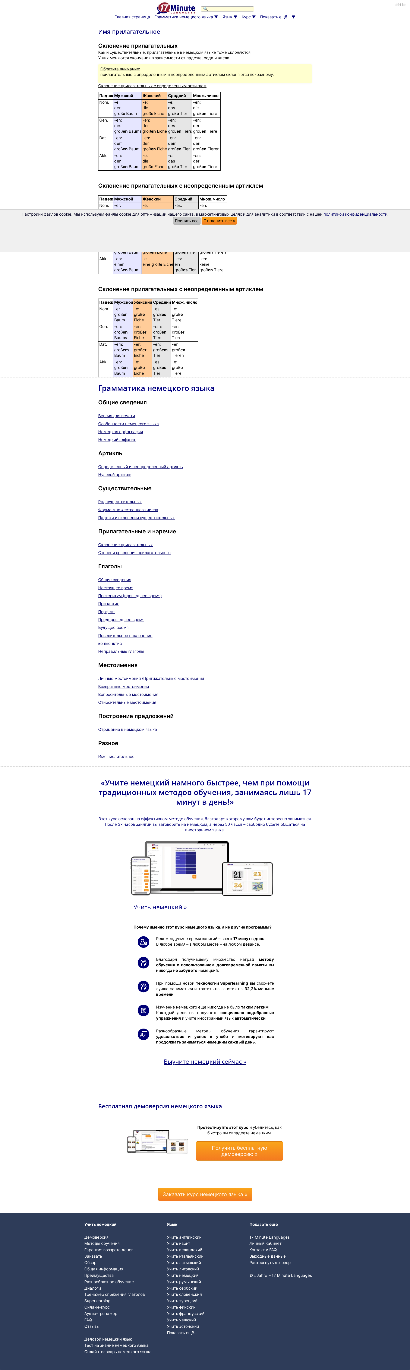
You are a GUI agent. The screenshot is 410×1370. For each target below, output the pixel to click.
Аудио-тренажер (100, 1313)
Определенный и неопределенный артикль (140, 466)
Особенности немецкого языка (128, 423)
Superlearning (97, 1300)
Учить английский (184, 1237)
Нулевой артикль (114, 474)
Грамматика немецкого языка (183, 17)
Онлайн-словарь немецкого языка (118, 1351)
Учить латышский (184, 1262)
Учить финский (181, 1307)
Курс (246, 17)
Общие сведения (114, 579)
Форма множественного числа (128, 509)
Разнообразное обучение (109, 1281)
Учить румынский (184, 1281)
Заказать (93, 1256)
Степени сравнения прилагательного (134, 552)
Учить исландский (184, 1249)
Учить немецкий (183, 1275)
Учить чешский (181, 1320)
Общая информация (103, 1269)
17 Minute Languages (269, 1237)
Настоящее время (115, 587)
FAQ (88, 1320)
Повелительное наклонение (125, 635)
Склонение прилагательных (125, 544)
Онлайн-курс (97, 1307)
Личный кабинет (265, 1243)
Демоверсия (96, 1237)
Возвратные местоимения (123, 686)
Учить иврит (178, 1243)
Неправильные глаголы (121, 651)
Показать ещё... (275, 17)
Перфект (106, 611)
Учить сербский (182, 1288)
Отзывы (92, 1326)
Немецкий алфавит (117, 439)
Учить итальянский (185, 1256)
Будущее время (113, 627)
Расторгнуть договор (270, 1262)
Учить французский (186, 1313)
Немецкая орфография (120, 431)
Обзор (90, 1262)
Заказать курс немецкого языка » (205, 1194)
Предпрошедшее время (121, 619)
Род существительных (120, 501)
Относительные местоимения (127, 702)
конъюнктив (110, 643)
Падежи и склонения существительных (136, 517)
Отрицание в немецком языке (127, 729)
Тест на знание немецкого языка (116, 1345)
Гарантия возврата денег (108, 1249)
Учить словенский (184, 1294)
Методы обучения (102, 1243)
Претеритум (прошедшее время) (130, 595)
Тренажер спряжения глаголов (114, 1294)
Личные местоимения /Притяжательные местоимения (151, 678)
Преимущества (99, 1275)
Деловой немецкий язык (108, 1339)
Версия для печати (116, 415)
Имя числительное (116, 756)
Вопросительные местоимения (128, 694)
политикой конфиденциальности (355, 214)
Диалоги (92, 1288)
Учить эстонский (183, 1326)
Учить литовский (183, 1269)
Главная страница (132, 17)
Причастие (108, 603)
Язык (227, 17)
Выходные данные (267, 1256)
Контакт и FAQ (263, 1249)
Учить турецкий (182, 1300)
